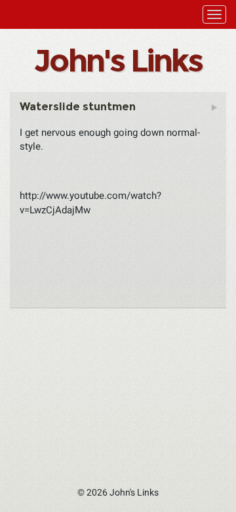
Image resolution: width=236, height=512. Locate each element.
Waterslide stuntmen (78, 106)
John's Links (117, 60)
